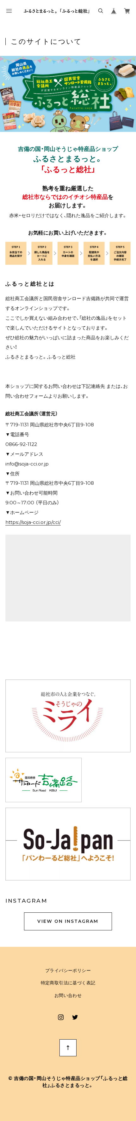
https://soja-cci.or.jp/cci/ (33, 522)
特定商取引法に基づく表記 (68, 983)
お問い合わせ (68, 995)
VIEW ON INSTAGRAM (67, 921)
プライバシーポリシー (68, 971)
